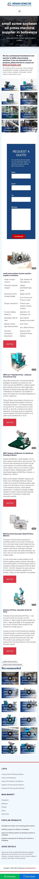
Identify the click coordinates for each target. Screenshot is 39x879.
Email (14, 184)
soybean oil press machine (10, 661)
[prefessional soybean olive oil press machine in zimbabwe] (10, 678)
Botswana (4, 803)
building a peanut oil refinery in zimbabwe (15, 829)
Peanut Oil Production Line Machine (12, 781)
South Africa (5, 814)
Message (14, 207)
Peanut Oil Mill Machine (9, 778)
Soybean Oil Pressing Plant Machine (13, 785)
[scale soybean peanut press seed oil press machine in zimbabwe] (28, 692)
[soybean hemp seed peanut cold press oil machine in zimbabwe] (28, 720)
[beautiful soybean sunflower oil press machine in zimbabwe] (28, 678)
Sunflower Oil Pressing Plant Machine (13, 788)
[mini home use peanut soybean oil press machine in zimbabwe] (10, 706)
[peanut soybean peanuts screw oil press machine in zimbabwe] (10, 692)
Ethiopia (4, 807)
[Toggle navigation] (19, 11)
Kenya (3, 810)
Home (20, 36)
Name (14, 172)
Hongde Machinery (30, 868)
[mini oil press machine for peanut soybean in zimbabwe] (10, 733)
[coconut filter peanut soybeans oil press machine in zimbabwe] (10, 747)
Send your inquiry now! (12, 65)
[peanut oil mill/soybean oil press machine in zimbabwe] (10, 720)
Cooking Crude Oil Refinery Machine (12, 774)
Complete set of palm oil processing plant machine (18, 826)
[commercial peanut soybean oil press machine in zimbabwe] (28, 733)
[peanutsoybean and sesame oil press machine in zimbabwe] (28, 747)
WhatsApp (11, 876)
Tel (12, 195)
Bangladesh (5, 800)
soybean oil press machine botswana (12, 664)
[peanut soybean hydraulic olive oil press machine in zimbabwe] (28, 706)
